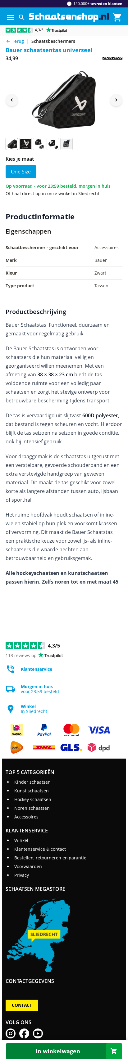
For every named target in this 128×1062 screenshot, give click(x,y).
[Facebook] (24, 1033)
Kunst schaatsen (31, 791)
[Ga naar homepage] (69, 17)
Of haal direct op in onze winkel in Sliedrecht (52, 193)
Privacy (21, 875)
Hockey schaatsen (32, 799)
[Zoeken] (22, 17)
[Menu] (10, 17)
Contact (22, 1005)
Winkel (21, 840)
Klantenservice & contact (40, 849)
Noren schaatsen (32, 808)
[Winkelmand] (117, 17)
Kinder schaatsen (32, 782)
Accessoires (26, 817)
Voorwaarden (28, 866)
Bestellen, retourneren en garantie (50, 858)
